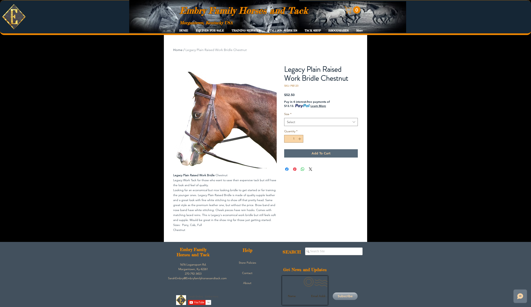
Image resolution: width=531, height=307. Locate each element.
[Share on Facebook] (286, 169)
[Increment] (300, 138)
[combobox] (321, 122)
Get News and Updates (305, 269)
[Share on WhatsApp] (302, 169)
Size (287, 114)
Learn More (318, 106)
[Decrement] (287, 138)
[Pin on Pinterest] (294, 169)
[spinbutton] (293, 138)
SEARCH (292, 252)
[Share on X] (310, 169)
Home (178, 50)
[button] (353, 9)
